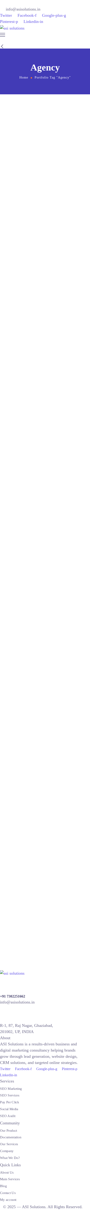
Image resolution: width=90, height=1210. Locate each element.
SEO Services (9, 1095)
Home (23, 77)
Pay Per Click (9, 1102)
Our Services (9, 1144)
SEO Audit (7, 1116)
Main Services (10, 1179)
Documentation (10, 1137)
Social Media (9, 1109)
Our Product (8, 1130)
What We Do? (10, 1157)
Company (7, 1151)
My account (8, 1199)
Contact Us (7, 1192)
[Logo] (12, 28)
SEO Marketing (11, 1088)
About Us (7, 1172)
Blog (3, 1186)
